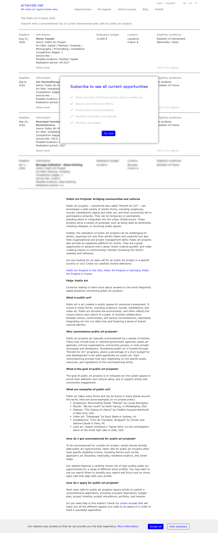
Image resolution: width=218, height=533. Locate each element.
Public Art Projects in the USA (84, 270)
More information (128, 526)
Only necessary (178, 526)
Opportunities (82, 9)
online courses (128, 503)
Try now (108, 133)
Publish (159, 9)
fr (196, 3)
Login (160, 3)
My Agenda (104, 9)
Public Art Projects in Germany (122, 270)
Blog (145, 9)
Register (170, 3)
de (184, 3)
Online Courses (127, 9)
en (190, 3)
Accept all (155, 526)
